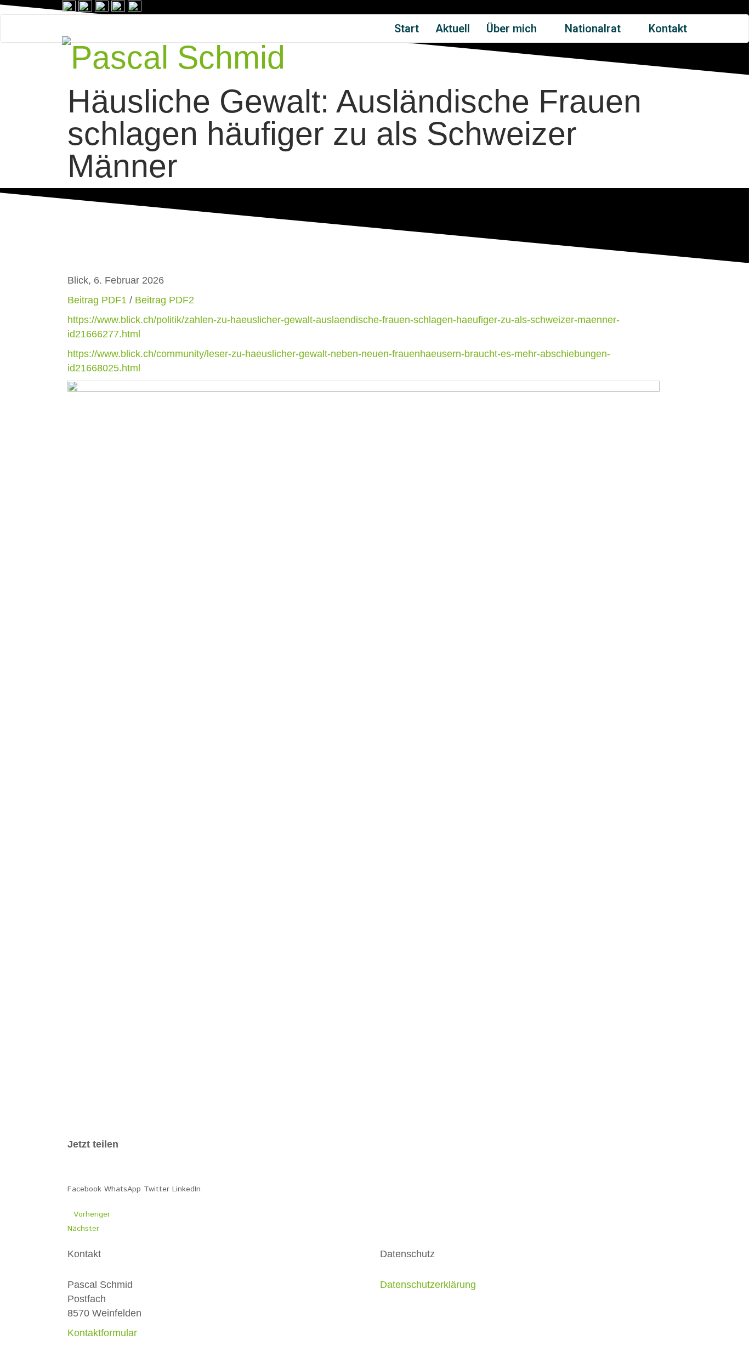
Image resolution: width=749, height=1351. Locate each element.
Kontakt (668, 28)
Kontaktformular (102, 1332)
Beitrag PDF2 (164, 300)
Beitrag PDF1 (97, 300)
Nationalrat (594, 28)
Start (406, 28)
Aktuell (452, 28)
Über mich (513, 28)
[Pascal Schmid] (173, 55)
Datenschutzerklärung (428, 1284)
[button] (84, 1182)
